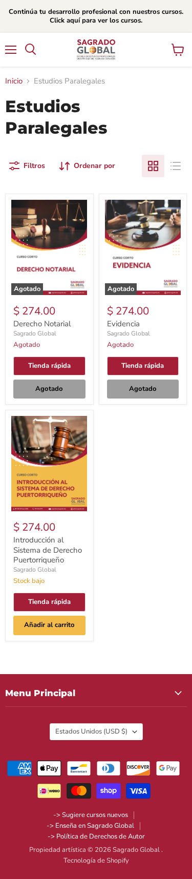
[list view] (175, 166)
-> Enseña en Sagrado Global (90, 825)
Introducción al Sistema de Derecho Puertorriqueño (47, 550)
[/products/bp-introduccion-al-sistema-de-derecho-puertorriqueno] (49, 463)
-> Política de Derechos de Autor (96, 836)
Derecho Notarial (42, 324)
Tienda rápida (49, 365)
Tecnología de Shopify (96, 860)
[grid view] (153, 166)
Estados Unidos (91, 731)
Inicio (14, 81)
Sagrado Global (34, 333)
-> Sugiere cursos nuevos (90, 815)
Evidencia (123, 324)
